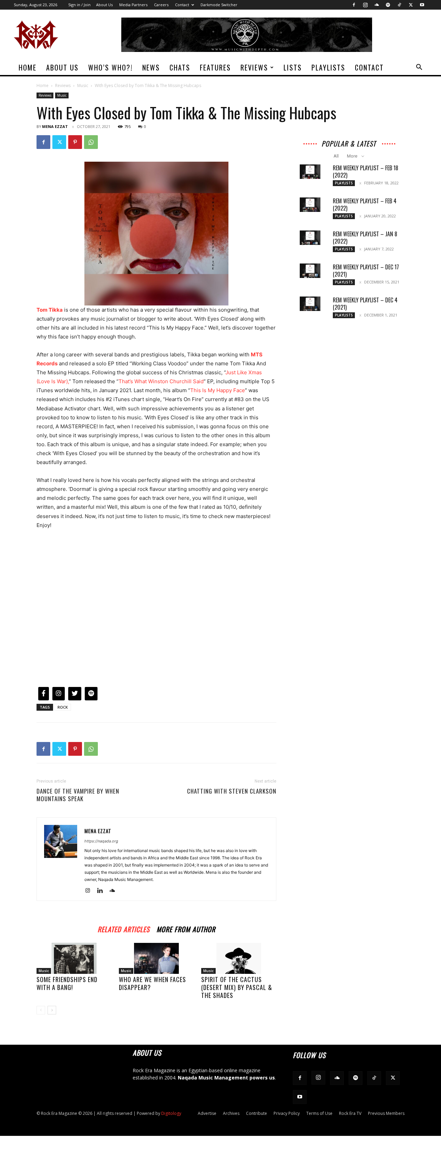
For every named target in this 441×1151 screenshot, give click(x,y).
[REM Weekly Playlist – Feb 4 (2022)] (310, 204)
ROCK (63, 707)
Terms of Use (319, 1113)
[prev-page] (41, 1010)
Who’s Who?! (110, 67)
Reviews (254, 67)
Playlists (328, 67)
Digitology (171, 1113)
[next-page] (52, 1010)
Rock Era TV (350, 1113)
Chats (180, 67)
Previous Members (386, 1113)
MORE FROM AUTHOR (185, 928)
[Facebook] (354, 5)
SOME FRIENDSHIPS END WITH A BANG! (67, 983)
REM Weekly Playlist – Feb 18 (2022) (365, 171)
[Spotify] (388, 5)
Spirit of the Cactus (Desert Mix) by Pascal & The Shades (236, 987)
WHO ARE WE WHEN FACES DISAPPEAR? (152, 983)
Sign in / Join (79, 4)
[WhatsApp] (91, 142)
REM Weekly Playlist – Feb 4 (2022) (365, 204)
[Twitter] (411, 5)
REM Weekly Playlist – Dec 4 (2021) (365, 303)
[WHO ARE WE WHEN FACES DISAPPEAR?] (156, 958)
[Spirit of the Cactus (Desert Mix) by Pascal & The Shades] (238, 958)
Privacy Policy (287, 1113)
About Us (104, 4)
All (336, 156)
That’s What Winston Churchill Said (161, 381)
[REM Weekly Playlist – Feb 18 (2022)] (310, 171)
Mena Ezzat (55, 126)
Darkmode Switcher (219, 4)
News (151, 67)
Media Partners (133, 4)
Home (28, 67)
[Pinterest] (75, 142)
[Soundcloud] (376, 5)
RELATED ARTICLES (124, 928)
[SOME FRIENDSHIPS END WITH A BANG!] (74, 958)
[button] (419, 68)
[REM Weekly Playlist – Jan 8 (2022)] (310, 237)
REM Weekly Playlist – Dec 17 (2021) (366, 270)
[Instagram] (365, 5)
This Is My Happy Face (217, 390)
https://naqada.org (101, 841)
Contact (182, 4)
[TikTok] (399, 5)
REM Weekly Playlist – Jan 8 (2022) (365, 237)
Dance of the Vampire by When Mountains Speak (78, 795)
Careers (161, 4)
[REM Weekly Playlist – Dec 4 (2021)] (310, 304)
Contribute (256, 1113)
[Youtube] (422, 5)
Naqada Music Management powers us (226, 1077)
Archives (231, 1113)
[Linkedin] (102, 891)
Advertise (207, 1113)
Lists (293, 67)
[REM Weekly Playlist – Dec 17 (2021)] (310, 270)
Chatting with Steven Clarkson (231, 791)
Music (82, 85)
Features (215, 67)
